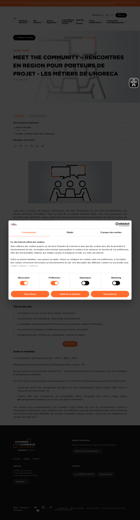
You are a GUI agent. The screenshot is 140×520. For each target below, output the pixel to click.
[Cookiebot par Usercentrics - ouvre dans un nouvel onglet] (117, 224)
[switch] (55, 283)
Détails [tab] (70, 232)
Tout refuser (30, 294)
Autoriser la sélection (70, 294)
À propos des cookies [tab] (111, 232)
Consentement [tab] (29, 232)
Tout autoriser (110, 294)
